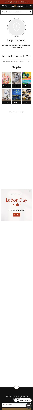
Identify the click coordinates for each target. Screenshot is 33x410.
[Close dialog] (30, 191)
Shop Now (16, 214)
